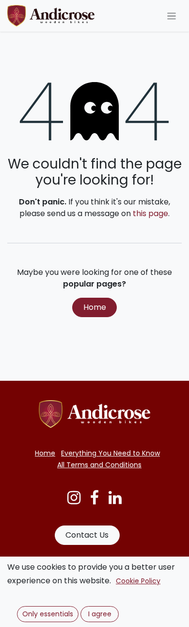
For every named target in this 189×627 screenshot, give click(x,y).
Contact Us (87, 535)
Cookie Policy (138, 581)
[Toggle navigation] (171, 15)
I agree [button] (99, 614)
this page (150, 213)
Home (94, 307)
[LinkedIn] (115, 498)
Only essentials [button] (47, 614)
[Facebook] (94, 498)
